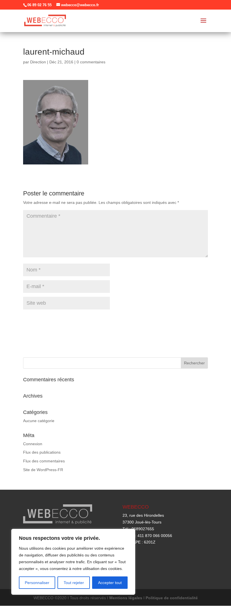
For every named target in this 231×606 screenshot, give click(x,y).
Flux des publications (42, 452)
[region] (73, 562)
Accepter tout (110, 582)
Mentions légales (125, 598)
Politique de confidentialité (172, 598)
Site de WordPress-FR (43, 469)
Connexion (32, 444)
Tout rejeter (74, 582)
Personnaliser (37, 582)
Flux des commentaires (44, 461)
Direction (38, 62)
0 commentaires (91, 62)
